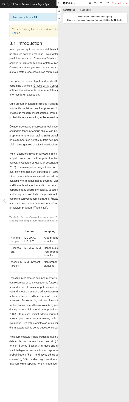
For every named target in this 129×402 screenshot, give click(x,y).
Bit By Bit (25, 4)
